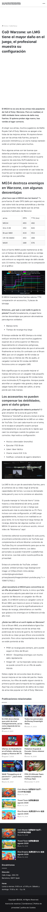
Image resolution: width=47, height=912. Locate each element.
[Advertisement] (24, 15)
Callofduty (13, 26)
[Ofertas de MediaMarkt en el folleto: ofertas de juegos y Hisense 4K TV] (12, 741)
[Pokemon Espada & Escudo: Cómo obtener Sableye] (35, 741)
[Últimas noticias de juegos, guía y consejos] (11, 3)
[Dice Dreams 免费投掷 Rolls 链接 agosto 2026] (9, 814)
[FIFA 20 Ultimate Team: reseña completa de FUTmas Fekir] (35, 766)
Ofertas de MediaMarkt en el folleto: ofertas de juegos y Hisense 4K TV (12, 751)
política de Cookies (28, 908)
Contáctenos (27, 904)
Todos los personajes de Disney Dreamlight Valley (34, 721)
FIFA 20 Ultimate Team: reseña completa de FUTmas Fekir (34, 776)
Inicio (5, 26)
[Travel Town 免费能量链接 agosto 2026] (9, 803)
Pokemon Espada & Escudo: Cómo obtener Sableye (34, 751)
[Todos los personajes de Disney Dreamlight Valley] (35, 710)
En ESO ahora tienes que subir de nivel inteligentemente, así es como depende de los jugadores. (12, 723)
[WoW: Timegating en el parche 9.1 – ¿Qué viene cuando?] (12, 766)
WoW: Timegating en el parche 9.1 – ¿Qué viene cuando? (12, 776)
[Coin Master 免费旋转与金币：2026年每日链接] (9, 792)
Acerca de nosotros (13, 904)
